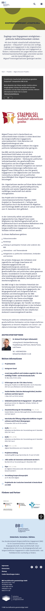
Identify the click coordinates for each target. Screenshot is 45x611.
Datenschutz (6, 568)
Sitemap (4, 571)
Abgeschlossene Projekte (21, 71)
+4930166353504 (21, 351)
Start (3, 71)
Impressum (5, 565)
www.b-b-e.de (6, 590)
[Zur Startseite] (6, 4)
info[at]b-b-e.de (6, 588)
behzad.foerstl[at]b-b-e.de (22, 354)
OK (8, 98)
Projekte (9, 71)
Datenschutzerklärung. (11, 94)
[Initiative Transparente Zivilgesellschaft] (13, 598)
